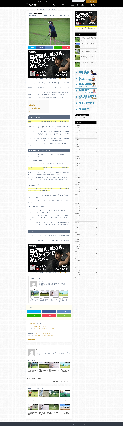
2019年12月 (77, 253)
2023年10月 (77, 144)
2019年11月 (77, 255)
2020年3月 (77, 246)
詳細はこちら (62, 78)
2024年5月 (77, 127)
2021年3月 (77, 217)
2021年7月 (77, 208)
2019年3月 (77, 274)
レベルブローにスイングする (38, 109)
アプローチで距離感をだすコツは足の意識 (44, 300)
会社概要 (28, 424)
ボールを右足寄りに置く (37, 107)
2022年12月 (77, 168)
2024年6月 (77, 125)
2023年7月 (77, 151)
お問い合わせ (92, 1)
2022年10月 (77, 172)
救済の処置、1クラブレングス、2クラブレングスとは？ (88, 57)
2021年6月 (77, 210)
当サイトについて (92, 5)
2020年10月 (77, 229)
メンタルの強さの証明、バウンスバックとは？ (34, 300)
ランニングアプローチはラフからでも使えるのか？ (44, 328)
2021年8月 (77, 206)
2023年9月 (77, 146)
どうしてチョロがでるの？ (35, 104)
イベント (63, 5)
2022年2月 (77, 191)
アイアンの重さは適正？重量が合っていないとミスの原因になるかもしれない (88, 51)
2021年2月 (77, 220)
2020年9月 (77, 232)
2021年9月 (77, 203)
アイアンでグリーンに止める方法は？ (36, 378)
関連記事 (72, 5)
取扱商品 (82, 5)
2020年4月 (77, 244)
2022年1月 (77, 194)
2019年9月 (77, 260)
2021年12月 (77, 196)
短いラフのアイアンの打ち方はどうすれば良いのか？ (59, 381)
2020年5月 (77, 241)
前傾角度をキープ (35, 108)
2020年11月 (77, 227)
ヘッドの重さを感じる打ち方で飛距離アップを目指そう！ (63, 300)
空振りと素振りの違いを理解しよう (54, 300)
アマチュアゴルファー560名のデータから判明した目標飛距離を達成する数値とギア (88, 39)
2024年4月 (77, 130)
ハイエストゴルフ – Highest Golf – (82, 424)
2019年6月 (77, 267)
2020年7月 (77, 236)
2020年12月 (77, 225)
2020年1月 (77, 251)
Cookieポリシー (55, 424)
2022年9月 (77, 175)
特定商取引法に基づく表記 (45, 424)
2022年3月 (77, 189)
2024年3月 (77, 132)
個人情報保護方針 (35, 424)
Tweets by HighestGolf (80, 117)
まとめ (31, 111)
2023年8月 (77, 149)
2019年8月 (77, 263)
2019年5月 (77, 270)
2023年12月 (77, 139)
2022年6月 (77, 182)
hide (39, 101)
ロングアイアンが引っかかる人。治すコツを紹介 (44, 330)
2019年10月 (77, 258)
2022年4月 (77, 187)
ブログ (53, 5)
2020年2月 (77, 248)
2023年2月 (77, 163)
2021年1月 (77, 222)
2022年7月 (77, 180)
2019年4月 (77, 272)
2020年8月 (77, 234)
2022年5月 (77, 184)
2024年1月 (77, 137)
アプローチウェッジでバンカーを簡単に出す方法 (44, 335)
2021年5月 (77, 213)
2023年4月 (77, 158)
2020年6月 (77, 239)
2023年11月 (77, 142)
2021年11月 (77, 199)
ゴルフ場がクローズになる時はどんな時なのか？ (88, 63)
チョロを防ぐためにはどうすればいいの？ (38, 105)
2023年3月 (77, 161)
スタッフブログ (32, 323)
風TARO (38, 350)
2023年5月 (77, 156)
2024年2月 (77, 134)
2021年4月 (77, 215)
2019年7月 (77, 265)
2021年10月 (77, 201)
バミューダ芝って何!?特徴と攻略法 (88, 43)
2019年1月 (77, 277)
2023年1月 (77, 165)
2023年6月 (77, 153)
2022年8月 (77, 177)
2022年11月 (77, 170)
